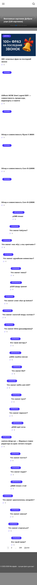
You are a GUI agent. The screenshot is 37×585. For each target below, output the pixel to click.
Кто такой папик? (18, 542)
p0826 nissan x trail (18, 486)
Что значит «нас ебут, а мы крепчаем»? (18, 244)
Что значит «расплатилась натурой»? (18, 500)
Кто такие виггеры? (18, 343)
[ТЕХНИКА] (18, 91)
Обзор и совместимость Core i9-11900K (18, 202)
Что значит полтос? (18, 458)
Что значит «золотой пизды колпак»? (18, 315)
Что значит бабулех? (18, 230)
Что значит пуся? (18, 399)
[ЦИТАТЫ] (18, 55)
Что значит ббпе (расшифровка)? (18, 329)
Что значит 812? (18, 371)
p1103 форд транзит (18, 287)
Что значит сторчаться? (18, 528)
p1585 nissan (18, 216)
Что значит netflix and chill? (18, 385)
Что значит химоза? (18, 514)
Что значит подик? (19, 472)
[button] (11, 25)
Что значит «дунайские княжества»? (18, 258)
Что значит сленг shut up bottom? (18, 301)
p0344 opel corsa (18, 427)
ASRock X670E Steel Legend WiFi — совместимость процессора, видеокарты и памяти (16, 98)
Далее (26, 548)
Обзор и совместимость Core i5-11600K (18, 168)
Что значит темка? (18, 273)
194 (20, 548)
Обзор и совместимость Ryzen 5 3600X (17, 135)
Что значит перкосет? (18, 413)
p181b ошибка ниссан (18, 357)
